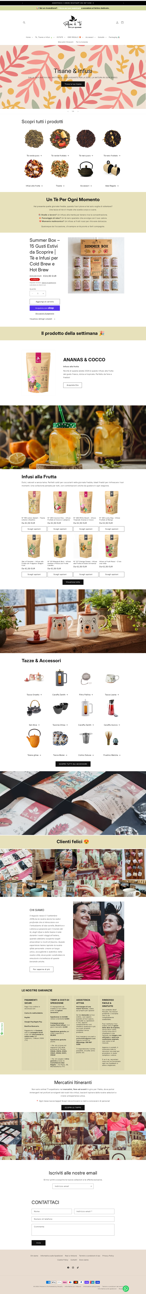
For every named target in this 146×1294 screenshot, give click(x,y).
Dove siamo (84, 1260)
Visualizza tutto (73, 582)
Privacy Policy (108, 1256)
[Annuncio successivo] (123, 3)
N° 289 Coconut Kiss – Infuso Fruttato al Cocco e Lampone (59, 519)
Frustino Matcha (110, 755)
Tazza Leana (110, 694)
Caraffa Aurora (110, 725)
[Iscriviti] (90, 1186)
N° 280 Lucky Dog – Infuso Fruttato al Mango (109, 519)
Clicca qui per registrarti (69, 8)
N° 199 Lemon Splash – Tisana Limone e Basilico (33, 519)
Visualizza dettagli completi (41, 319)
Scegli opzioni (34, 529)
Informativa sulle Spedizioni (51, 1256)
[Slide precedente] (67, 111)
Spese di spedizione (49, 283)
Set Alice (33, 725)
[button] (24, 22)
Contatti (74, 1260)
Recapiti (121, 1289)
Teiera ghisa (33, 755)
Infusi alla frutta (33, 186)
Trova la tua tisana (73, 84)
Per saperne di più (41, 969)
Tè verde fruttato (58, 155)
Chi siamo (34, 1256)
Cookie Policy (62, 1260)
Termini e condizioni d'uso (89, 1256)
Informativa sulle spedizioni (107, 1289)
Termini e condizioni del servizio (113, 1286)
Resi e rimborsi (71, 1256)
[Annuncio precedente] (22, 3)
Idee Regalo (110, 186)
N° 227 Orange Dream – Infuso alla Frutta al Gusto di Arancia (85, 562)
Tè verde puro (33, 155)
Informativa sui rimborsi (73, 1286)
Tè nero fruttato (111, 155)
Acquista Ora (72, 385)
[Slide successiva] (78, 111)
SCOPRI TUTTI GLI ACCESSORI (73, 764)
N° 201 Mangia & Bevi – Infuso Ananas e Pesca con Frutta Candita (59, 563)
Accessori (84, 186)
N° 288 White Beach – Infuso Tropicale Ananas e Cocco (84, 519)
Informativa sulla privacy (91, 1286)
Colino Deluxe (84, 755)
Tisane (59, 186)
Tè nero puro (85, 155)
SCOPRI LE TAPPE (73, 1107)
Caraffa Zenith (58, 694)
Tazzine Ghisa (59, 725)
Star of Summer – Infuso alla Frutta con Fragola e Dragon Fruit (32, 563)
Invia (38, 1243)
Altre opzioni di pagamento (44, 313)
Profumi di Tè (44, 1286)
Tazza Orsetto (33, 694)
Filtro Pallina (84, 694)
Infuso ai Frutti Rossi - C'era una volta (110, 562)
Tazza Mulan (59, 755)
